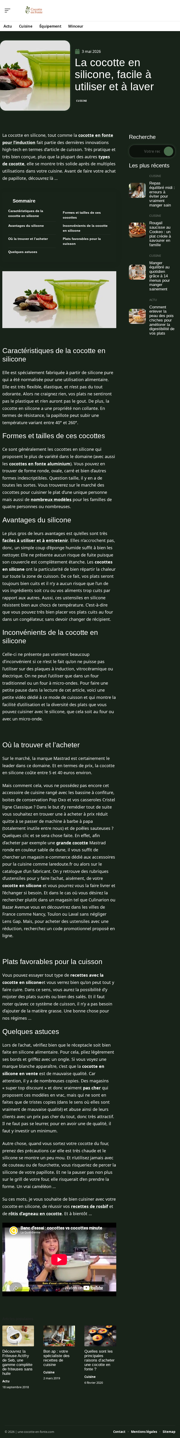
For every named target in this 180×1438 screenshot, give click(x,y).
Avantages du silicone (26, 226)
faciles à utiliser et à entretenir (35, 540)
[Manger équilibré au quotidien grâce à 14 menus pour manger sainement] (137, 272)
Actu (6, 1381)
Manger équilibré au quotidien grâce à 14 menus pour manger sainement (159, 276)
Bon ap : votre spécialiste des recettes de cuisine (56, 1358)
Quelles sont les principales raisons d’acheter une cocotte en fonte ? (99, 1360)
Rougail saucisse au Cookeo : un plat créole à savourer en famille (160, 234)
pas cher (92, 1088)
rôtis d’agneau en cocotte (35, 1213)
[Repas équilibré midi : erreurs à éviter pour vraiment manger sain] (137, 190)
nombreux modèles (51, 499)
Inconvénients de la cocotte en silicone (85, 228)
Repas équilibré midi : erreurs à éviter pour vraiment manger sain (162, 194)
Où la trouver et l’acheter (28, 239)
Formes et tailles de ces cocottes (82, 215)
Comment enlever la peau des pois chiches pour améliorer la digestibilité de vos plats (161, 320)
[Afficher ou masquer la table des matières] (72, 201)
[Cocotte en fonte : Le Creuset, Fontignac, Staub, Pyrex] (34, 10)
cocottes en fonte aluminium (39, 463)
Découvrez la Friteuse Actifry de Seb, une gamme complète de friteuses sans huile (17, 1362)
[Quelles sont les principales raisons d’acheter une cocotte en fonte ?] (100, 1336)
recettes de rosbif (89, 1206)
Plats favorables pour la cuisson (82, 241)
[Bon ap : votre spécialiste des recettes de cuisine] (59, 1336)
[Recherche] (172, 10)
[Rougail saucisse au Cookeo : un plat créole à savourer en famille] (137, 230)
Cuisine (81, 100)
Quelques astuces (22, 252)
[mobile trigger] (9, 10)
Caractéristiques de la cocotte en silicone (25, 213)
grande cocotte (72, 842)
